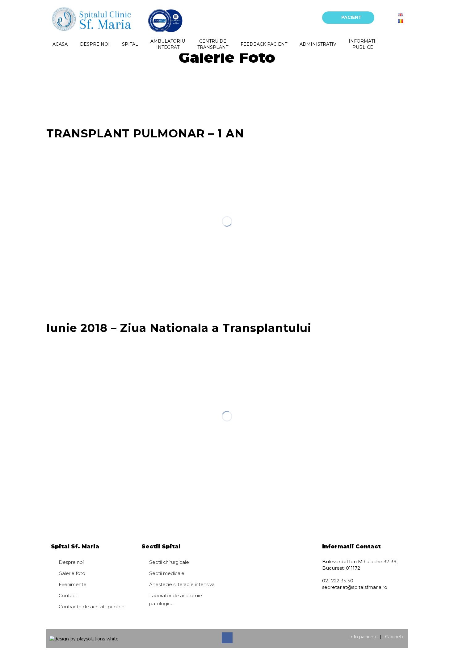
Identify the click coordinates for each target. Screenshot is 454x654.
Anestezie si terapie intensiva (182, 584)
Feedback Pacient (264, 44)
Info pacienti (362, 636)
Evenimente (72, 584)
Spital (130, 44)
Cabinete (395, 636)
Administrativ (318, 44)
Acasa (60, 44)
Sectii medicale (166, 573)
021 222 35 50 (337, 581)
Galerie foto (72, 573)
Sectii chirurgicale (169, 562)
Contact (68, 595)
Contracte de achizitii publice (91, 607)
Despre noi (95, 44)
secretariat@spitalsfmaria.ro (354, 587)
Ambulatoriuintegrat (167, 44)
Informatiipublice (363, 44)
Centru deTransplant (212, 44)
